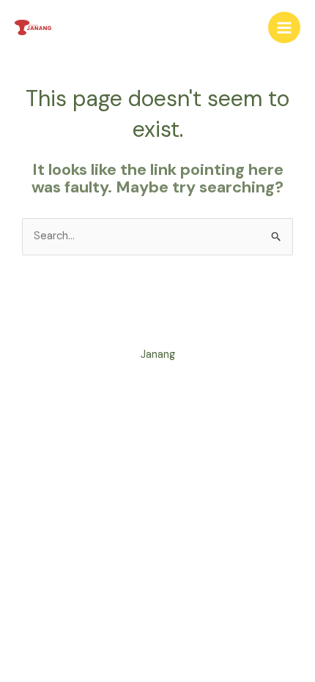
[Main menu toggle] (284, 28)
